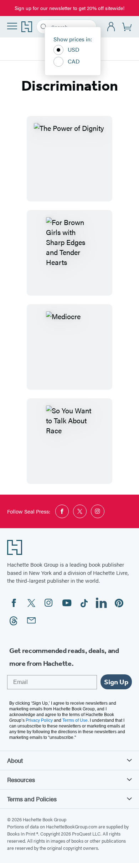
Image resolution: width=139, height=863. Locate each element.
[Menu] (12, 26)
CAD (74, 61)
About (15, 760)
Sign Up (116, 682)
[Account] (111, 27)
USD (73, 49)
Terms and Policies (32, 799)
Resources (21, 779)
